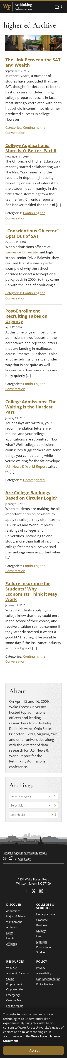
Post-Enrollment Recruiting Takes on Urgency (26, 316)
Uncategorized (34, 480)
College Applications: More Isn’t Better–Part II (30, 147)
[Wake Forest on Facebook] (26, 892)
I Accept (33, 1050)
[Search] (54, 815)
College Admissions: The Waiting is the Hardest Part (30, 407)
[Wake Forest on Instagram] (41, 892)
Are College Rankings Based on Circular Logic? (31, 495)
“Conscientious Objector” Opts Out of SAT (32, 233)
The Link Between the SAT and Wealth (33, 62)
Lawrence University (21, 252)
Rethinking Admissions (23, 6)
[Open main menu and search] (58, 7)
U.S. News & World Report (26, 466)
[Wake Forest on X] (33, 892)
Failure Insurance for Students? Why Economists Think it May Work (31, 591)
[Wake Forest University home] (7, 7)
